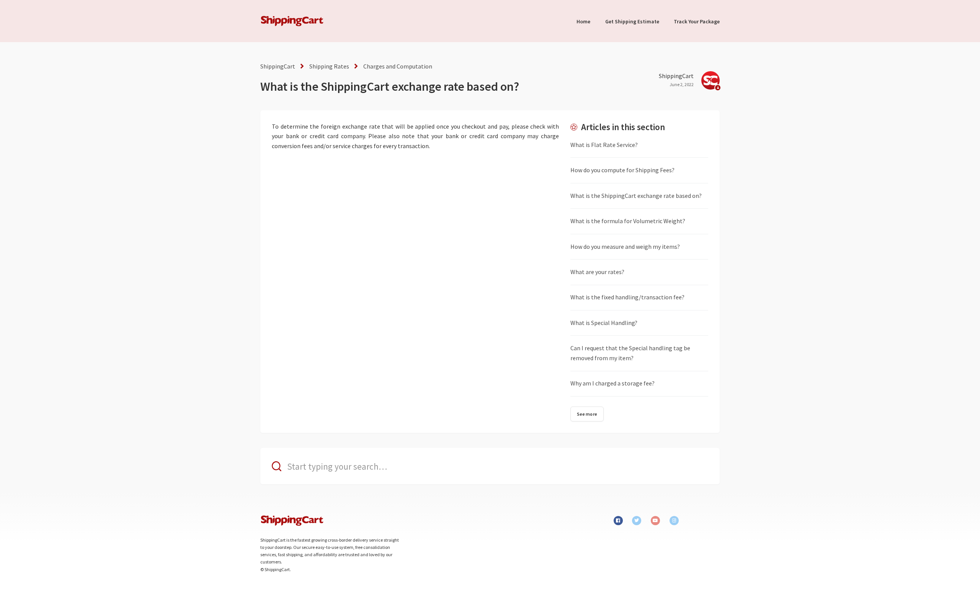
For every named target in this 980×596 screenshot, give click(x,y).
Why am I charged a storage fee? (612, 383)
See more (587, 414)
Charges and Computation (397, 66)
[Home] (292, 21)
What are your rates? (597, 272)
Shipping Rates (329, 66)
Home (583, 21)
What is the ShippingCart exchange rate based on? (636, 195)
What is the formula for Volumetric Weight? (627, 221)
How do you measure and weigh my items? (625, 246)
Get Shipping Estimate (632, 21)
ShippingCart (277, 66)
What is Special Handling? (603, 323)
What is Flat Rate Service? (604, 145)
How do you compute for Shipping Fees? (622, 170)
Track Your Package (697, 21)
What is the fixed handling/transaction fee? (627, 297)
